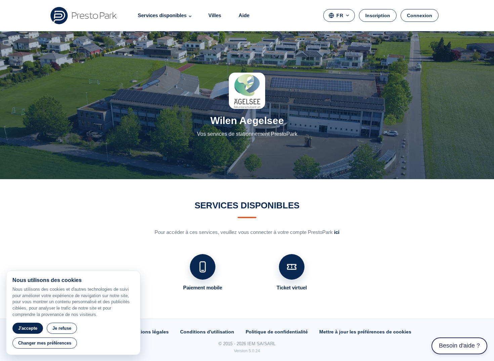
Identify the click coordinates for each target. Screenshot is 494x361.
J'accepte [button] (27, 328)
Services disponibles (162, 15)
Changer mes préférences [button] (44, 343)
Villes (214, 15)
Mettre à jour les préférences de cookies (365, 331)
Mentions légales (149, 331)
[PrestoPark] (83, 15)
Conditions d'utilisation (207, 331)
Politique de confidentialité (277, 331)
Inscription (377, 15)
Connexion (419, 15)
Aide (244, 15)
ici (336, 232)
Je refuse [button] (61, 328)
